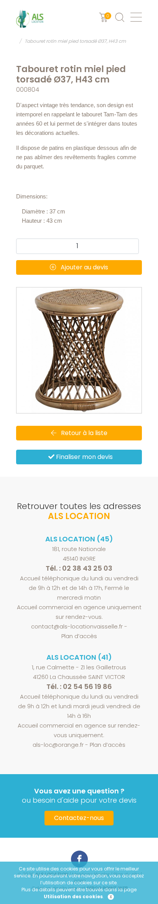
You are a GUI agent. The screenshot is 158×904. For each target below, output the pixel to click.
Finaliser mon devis (83, 456)
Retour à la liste (83, 432)
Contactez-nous (79, 817)
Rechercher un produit (119, 17)
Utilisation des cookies (73, 896)
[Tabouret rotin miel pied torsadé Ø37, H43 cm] (79, 350)
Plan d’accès (79, 636)
